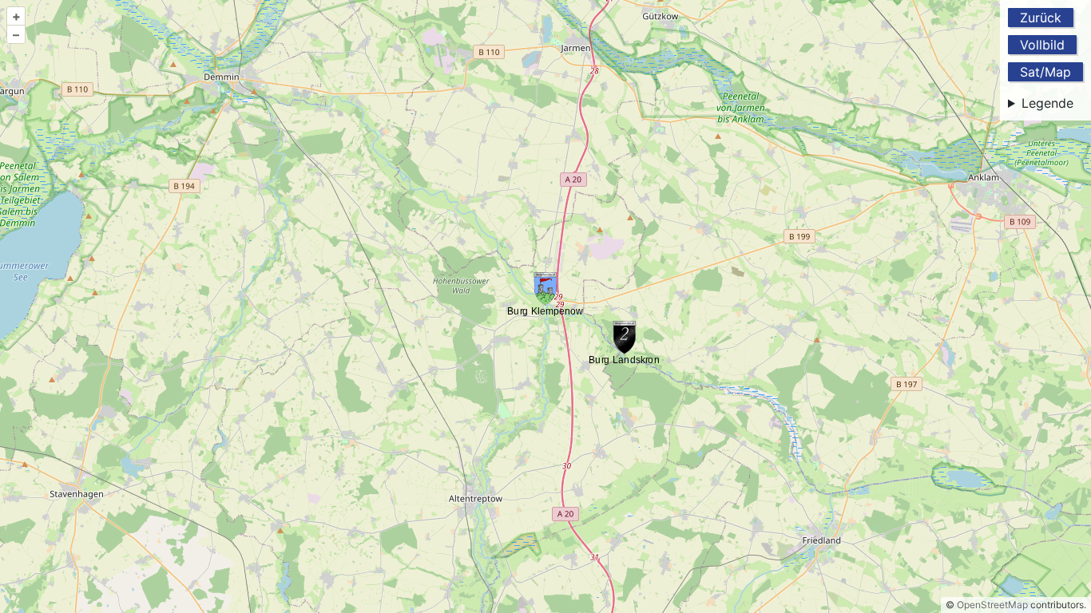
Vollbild (1042, 45)
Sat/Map (1045, 72)
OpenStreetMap (992, 605)
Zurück (1040, 18)
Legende (1047, 103)
